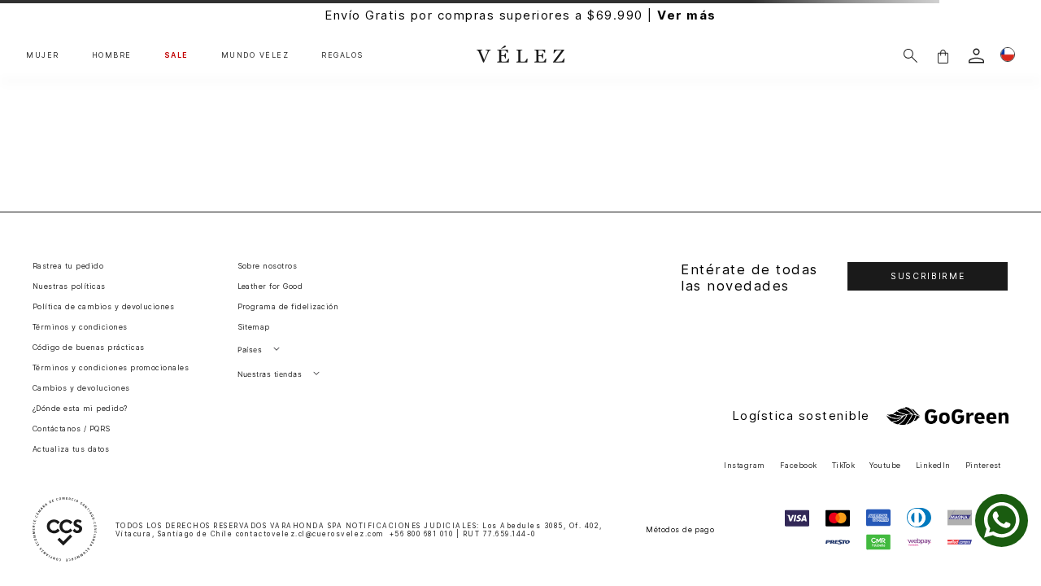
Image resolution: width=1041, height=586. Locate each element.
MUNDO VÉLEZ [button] (255, 55)
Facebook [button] (798, 465)
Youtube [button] (884, 465)
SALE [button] (176, 55)
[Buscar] (910, 56)
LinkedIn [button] (933, 465)
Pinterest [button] (983, 465)
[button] (943, 56)
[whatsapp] (1001, 520)
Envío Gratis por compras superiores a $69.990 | (520, 15)
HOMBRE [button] (112, 55)
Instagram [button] (744, 465)
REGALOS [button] (342, 55)
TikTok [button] (844, 465)
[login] (976, 55)
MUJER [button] (42, 55)
